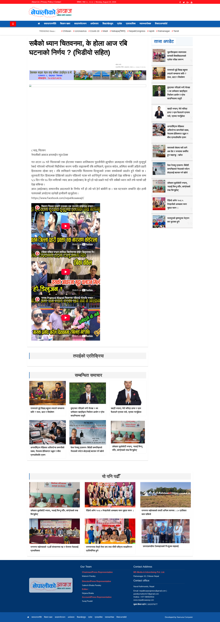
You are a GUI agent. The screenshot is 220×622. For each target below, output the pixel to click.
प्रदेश (119, 23)
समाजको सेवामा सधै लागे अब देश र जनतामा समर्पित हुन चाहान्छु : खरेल (177, 151)
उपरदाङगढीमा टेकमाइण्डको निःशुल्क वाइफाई (160, 546)
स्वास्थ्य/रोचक (145, 23)
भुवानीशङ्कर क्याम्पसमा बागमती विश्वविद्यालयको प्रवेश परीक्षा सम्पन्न (176, 56)
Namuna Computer (185, 617)
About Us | (36, 2)
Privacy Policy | (47, 2)
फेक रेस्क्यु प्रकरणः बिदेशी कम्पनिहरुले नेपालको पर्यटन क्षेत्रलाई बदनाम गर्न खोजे (178, 169)
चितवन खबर (65, 23)
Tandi (176, 31)
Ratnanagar (164, 31)
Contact (57, 2)
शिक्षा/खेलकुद (107, 23)
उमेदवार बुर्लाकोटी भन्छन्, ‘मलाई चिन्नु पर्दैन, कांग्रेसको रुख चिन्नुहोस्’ (178, 187)
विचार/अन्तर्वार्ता (161, 23)
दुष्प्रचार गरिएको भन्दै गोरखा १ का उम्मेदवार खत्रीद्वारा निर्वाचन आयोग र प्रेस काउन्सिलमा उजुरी (87, 412)
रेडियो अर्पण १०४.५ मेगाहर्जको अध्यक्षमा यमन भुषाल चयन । (177, 204)
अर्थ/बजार (94, 23)
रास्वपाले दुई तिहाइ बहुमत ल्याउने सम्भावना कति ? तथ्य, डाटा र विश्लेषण (177, 74)
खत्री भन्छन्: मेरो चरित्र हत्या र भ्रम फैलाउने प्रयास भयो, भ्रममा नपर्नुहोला (178, 112)
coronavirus (81, 31)
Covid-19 (94, 31)
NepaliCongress (137, 31)
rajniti (151, 31)
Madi (105, 31)
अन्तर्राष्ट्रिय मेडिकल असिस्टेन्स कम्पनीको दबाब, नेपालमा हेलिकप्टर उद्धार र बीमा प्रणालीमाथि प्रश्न (47, 451)
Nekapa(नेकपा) (118, 31)
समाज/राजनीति (50, 23)
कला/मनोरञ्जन (80, 23)
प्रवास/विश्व (131, 23)
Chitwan (67, 31)
